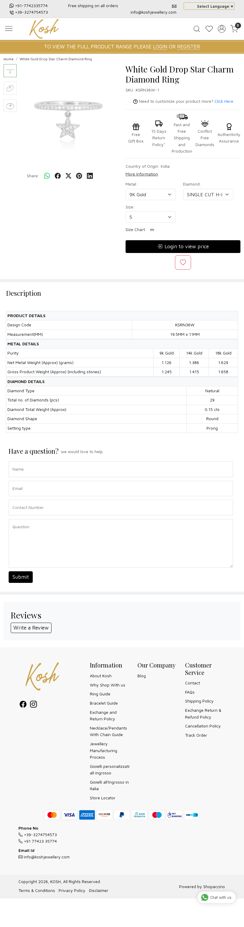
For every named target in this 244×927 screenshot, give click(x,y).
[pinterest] (79, 176)
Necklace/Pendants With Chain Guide (108, 731)
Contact (192, 682)
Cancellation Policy (203, 725)
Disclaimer (98, 890)
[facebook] (57, 176)
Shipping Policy (199, 700)
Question (19, 519)
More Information (142, 173)
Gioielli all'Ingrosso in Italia (109, 785)
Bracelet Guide (104, 702)
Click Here (224, 101)
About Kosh (101, 675)
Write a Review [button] (31, 628)
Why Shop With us (107, 684)
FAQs (190, 692)
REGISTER (188, 47)
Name (16, 461)
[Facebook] (23, 705)
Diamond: (192, 183)
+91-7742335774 (31, 5)
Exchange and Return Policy (103, 715)
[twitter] (68, 176)
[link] (196, 29)
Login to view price (187, 246)
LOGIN (160, 47)
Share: (33, 175)
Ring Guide (100, 693)
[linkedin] (90, 176)
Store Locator (102, 797)
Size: (130, 206)
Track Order (196, 735)
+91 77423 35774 (40, 841)
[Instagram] (33, 705)
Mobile (16, 499)
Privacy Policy (72, 890)
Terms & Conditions (36, 890)
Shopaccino (214, 886)
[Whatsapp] (47, 176)
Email (16, 480)
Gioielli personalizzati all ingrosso (109, 769)
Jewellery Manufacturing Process (103, 750)
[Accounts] (221, 29)
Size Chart (136, 229)
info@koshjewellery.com (153, 12)
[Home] (45, 29)
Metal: (131, 183)
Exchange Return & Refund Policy (203, 713)
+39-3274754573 (31, 12)
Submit (20, 577)
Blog (141, 675)
